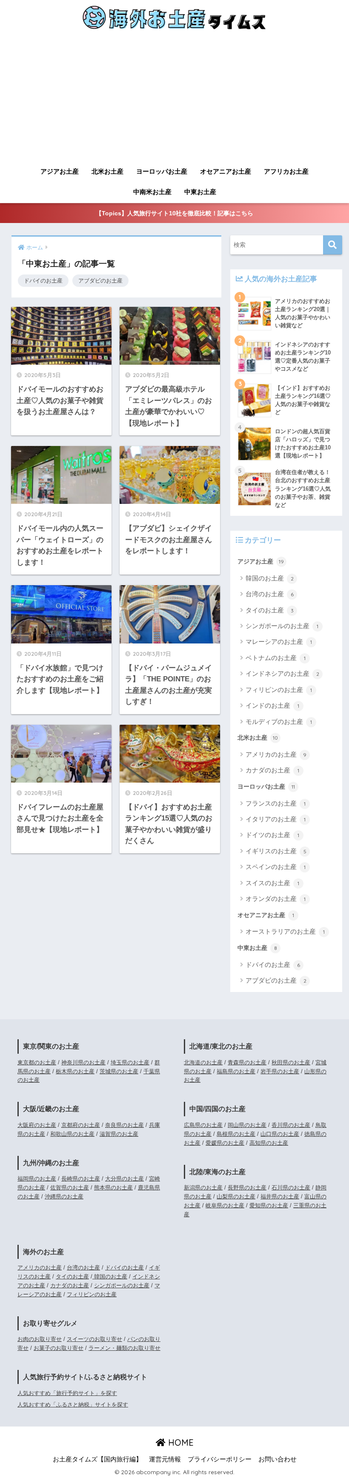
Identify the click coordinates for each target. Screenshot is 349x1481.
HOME (180, 1442)
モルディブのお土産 (279, 721)
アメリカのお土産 (276, 754)
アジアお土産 (59, 171)
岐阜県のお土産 (225, 1205)
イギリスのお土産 (276, 851)
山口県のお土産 (279, 1134)
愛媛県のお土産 (225, 1143)
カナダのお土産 (272, 770)
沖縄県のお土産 (64, 1196)
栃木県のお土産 (75, 1071)
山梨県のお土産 (236, 1196)
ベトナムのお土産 (276, 657)
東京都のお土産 (36, 1062)
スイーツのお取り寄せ (94, 1339)
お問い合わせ (277, 1459)
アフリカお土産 (286, 171)
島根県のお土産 (236, 1134)
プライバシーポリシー (220, 1459)
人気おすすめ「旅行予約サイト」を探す (67, 1393)
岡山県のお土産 (247, 1125)
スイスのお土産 (272, 882)
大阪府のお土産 (36, 1125)
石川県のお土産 (291, 1187)
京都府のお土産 (80, 1125)
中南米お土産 (152, 191)
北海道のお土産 (203, 1062)
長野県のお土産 (247, 1187)
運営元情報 (165, 1459)
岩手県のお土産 (279, 1071)
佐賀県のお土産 (69, 1187)
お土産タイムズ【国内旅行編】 (97, 1459)
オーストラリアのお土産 (285, 931)
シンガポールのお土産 (282, 625)
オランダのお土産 (276, 898)
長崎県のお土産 (80, 1178)
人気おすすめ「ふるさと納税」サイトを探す (72, 1404)
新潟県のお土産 (203, 1187)
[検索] (332, 244)
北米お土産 (107, 171)
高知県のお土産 (268, 1143)
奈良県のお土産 (124, 1125)
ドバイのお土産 (43, 280)
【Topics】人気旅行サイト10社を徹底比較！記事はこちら (174, 213)
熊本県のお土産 (113, 1187)
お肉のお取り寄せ (39, 1339)
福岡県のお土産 (36, 1178)
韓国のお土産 (270, 578)
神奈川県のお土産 (83, 1062)
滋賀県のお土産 (119, 1134)
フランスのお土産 (276, 803)
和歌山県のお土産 (72, 1134)
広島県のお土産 (203, 1125)
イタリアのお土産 (276, 819)
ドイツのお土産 (272, 834)
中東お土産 (200, 191)
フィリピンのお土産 (279, 689)
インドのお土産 (272, 705)
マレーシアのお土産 (279, 641)
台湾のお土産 (270, 594)
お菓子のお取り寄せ (58, 1348)
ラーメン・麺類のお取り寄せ (124, 1348)
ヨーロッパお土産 (161, 171)
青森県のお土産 (247, 1062)
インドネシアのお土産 (282, 673)
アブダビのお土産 (100, 280)
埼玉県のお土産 (130, 1062)
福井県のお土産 (279, 1196)
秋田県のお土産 (291, 1062)
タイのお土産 (270, 610)
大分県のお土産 (124, 1178)
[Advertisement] (174, 98)
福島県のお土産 (236, 1071)
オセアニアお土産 (225, 171)
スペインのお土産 (276, 866)
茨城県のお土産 (119, 1071)
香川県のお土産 (291, 1125)
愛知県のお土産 (268, 1205)
